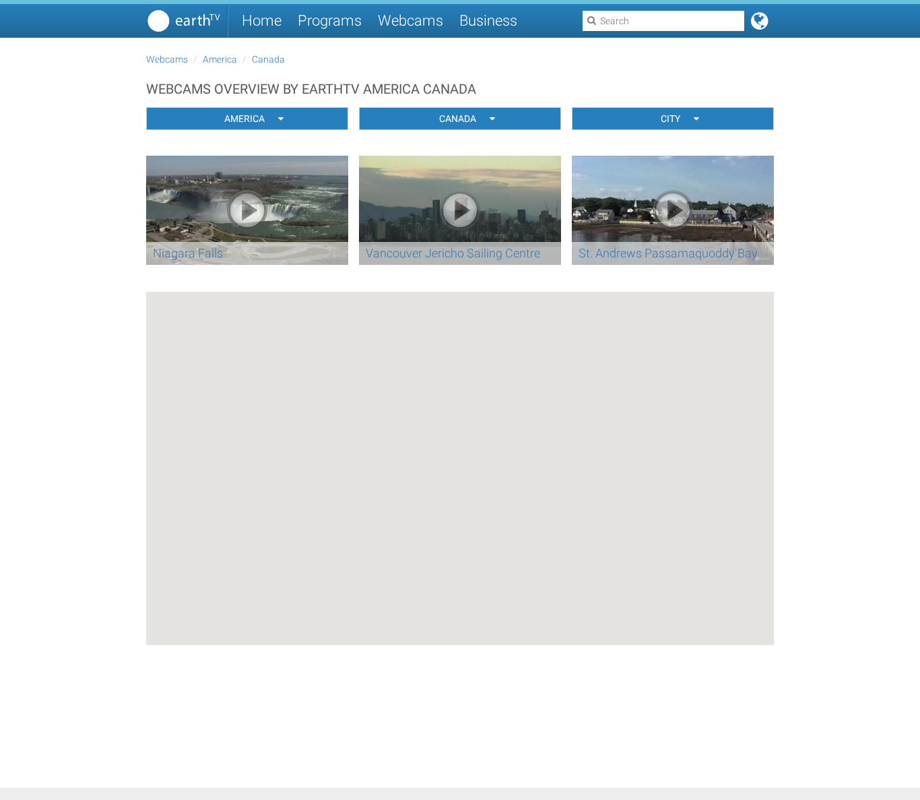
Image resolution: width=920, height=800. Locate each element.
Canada (268, 59)
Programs (330, 20)
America (220, 59)
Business (488, 20)
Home (262, 20)
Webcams (410, 20)
